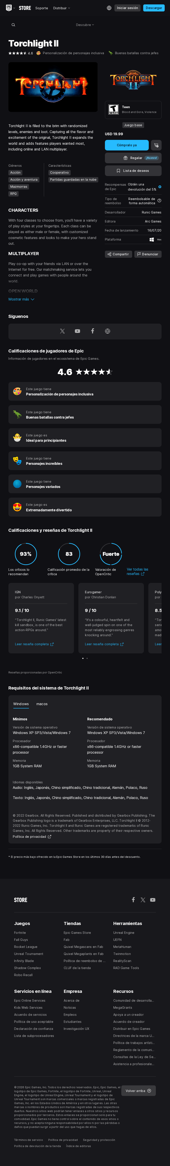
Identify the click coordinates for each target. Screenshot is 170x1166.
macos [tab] (42, 704)
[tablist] (85, 704)
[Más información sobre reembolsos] (159, 201)
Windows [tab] (21, 704)
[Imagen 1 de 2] (82, 658)
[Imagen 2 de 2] (87, 658)
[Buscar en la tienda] (13, 24)
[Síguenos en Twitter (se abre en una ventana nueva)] (62, 331)
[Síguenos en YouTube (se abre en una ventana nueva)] (77, 331)
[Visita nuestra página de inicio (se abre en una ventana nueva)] (107, 331)
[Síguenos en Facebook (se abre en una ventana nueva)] (92, 331)
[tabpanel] (85, 740)
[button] (53, 299)
